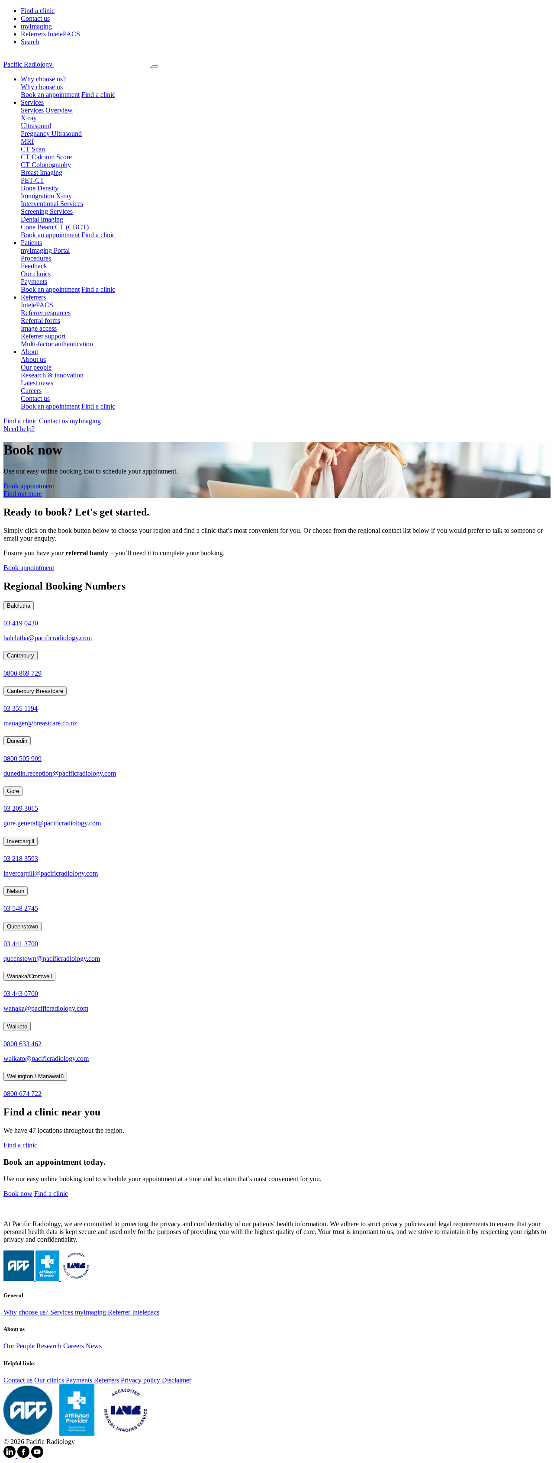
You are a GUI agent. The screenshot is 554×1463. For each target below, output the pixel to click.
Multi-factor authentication (57, 344)
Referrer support (43, 336)
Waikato (17, 1026)
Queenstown (22, 926)
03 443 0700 (20, 993)
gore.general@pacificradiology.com (52, 823)
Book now (17, 1193)
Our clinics (36, 273)
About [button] (29, 351)
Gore (13, 791)
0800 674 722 (22, 1093)
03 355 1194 (20, 708)
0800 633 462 (22, 1043)
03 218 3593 (20, 858)
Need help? (19, 428)
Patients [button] (31, 242)
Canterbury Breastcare (35, 691)
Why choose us (42, 86)
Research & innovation (52, 375)
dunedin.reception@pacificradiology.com (59, 773)
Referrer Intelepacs (133, 1312)
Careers (31, 390)
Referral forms (40, 320)
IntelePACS (37, 305)
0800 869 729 (22, 673)
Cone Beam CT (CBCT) (55, 227)
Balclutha (18, 606)
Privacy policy (141, 1380)
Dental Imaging (42, 219)
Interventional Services (52, 203)
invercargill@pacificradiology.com (50, 873)
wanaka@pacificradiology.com (45, 1008)
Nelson (15, 891)
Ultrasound (36, 125)
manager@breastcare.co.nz (40, 723)
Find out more (22, 493)
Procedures (36, 258)
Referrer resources (46, 312)
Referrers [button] (33, 297)
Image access (39, 328)
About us (33, 359)
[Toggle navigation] (154, 66)
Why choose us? (26, 1312)
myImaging (36, 26)
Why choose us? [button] (43, 79)
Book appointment (28, 486)
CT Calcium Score (46, 157)
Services (62, 1312)
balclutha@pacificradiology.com (47, 637)
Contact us (35, 18)
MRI (27, 141)
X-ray (29, 118)
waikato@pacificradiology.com (46, 1058)
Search (30, 41)
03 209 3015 (20, 808)
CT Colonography (46, 164)
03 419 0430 (20, 623)
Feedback (34, 266)
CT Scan (33, 149)
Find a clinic (38, 10)
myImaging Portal (45, 250)
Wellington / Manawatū (35, 1076)
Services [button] (32, 102)
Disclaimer (176, 1380)
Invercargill (20, 841)
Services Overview (47, 110)
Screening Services (47, 211)
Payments (34, 281)
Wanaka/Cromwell (29, 976)
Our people (36, 367)
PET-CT (32, 180)
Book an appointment (50, 94)
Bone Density (39, 188)
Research (49, 1346)
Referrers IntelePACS (50, 34)
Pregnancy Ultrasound (51, 133)
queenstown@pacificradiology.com (51, 958)
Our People (19, 1346)
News (94, 1346)
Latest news (37, 383)
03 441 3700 (20, 943)
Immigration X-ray (46, 196)
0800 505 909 (22, 758)
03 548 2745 (20, 908)
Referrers (107, 1380)
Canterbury (20, 655)
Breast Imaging (41, 172)
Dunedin (17, 741)
